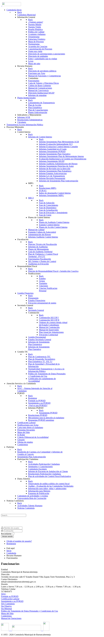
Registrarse (11, 543)
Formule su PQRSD (9, 596)
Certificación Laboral (10, 599)
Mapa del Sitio (7, 613)
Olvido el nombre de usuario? (19, 541)
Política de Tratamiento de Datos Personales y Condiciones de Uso (29, 611)
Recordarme (6, 534)
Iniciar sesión (7, 536)
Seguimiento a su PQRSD (12, 601)
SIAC (3, 594)
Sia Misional (6, 608)
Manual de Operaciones (11, 618)
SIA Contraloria (8, 604)
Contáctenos (6, 616)
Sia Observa (6, 606)
